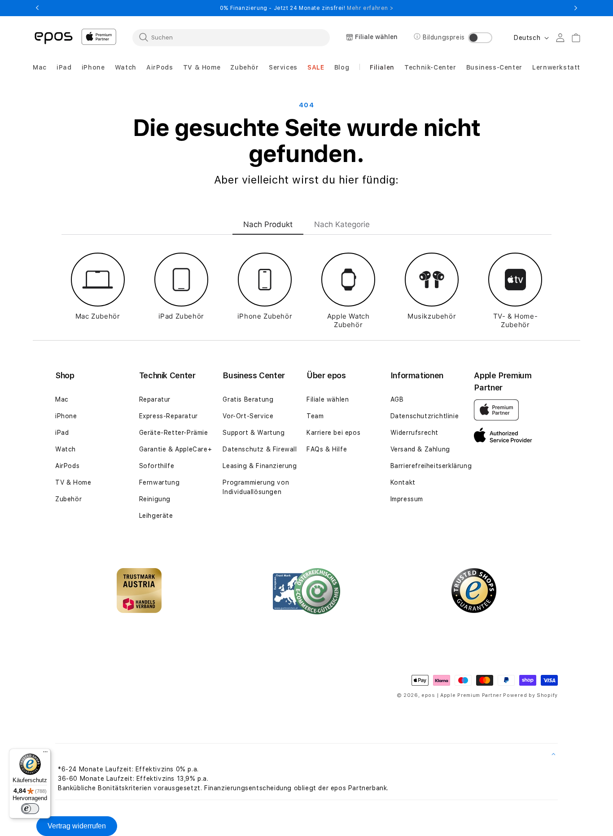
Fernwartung (159, 482)
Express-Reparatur (168, 416)
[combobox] (231, 37)
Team (315, 416)
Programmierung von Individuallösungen (256, 487)
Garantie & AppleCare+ (175, 449)
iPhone (66, 416)
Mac (62, 399)
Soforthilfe (157, 465)
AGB (397, 399)
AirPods (67, 465)
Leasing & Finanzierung (260, 465)
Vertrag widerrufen (77, 826)
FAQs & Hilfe (326, 449)
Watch (65, 449)
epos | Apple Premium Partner (461, 695)
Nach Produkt (268, 224)
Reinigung (155, 499)
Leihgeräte (156, 515)
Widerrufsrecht (414, 432)
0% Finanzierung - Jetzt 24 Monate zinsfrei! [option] (306, 8)
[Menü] (45, 753)
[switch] (30, 808)
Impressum (406, 499)
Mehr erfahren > (370, 8)
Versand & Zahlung (420, 449)
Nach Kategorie (342, 224)
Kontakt (403, 482)
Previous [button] (37, 8)
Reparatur (155, 399)
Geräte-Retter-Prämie (173, 432)
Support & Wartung (254, 432)
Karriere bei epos (333, 432)
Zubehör (68, 499)
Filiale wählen (327, 399)
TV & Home (73, 482)
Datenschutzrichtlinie (424, 416)
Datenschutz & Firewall (260, 449)
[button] (40, 67)
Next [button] (575, 8)
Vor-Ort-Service (248, 416)
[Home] (53, 37)
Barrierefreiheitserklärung (431, 465)
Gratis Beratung (248, 399)
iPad (62, 432)
